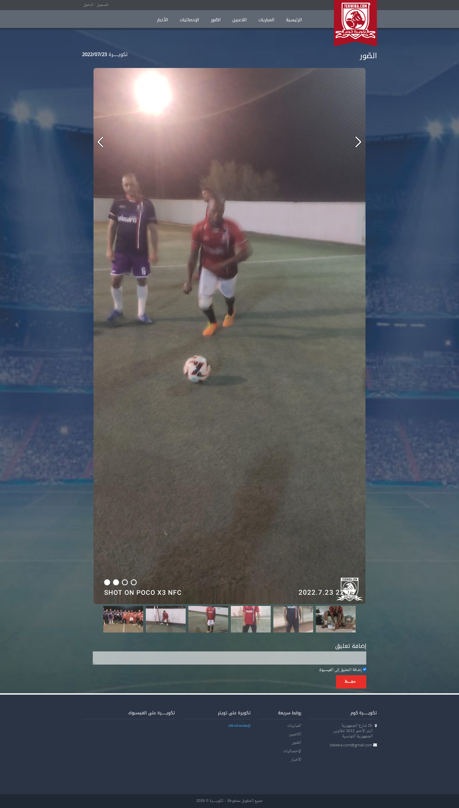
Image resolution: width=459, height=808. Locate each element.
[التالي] (100, 142)
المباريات (266, 20)
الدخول (88, 5)
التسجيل (102, 5)
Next (349, 619)
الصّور (216, 20)
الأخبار (162, 20)
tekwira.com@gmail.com (351, 744)
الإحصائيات (189, 20)
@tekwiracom (239, 725)
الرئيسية (294, 20)
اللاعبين (239, 20)
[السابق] (358, 142)
